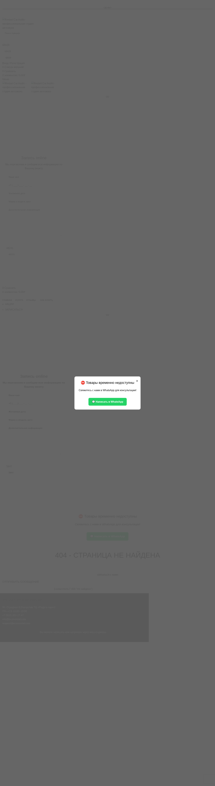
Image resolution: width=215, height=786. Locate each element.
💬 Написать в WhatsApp (107, 401)
